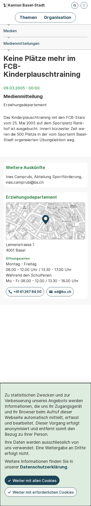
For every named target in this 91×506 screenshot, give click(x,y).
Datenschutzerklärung (43, 466)
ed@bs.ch (62, 292)
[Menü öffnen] (84, 5)
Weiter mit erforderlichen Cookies (43, 492)
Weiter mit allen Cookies (34, 480)
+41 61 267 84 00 (28, 292)
